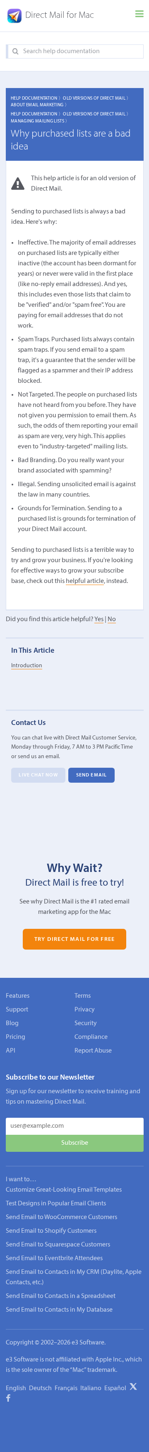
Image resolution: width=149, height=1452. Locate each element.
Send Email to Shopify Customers (51, 1231)
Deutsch (40, 1388)
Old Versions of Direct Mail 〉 (97, 98)
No (112, 619)
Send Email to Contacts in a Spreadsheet (60, 1296)
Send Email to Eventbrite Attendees (54, 1258)
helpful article (85, 581)
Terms (82, 996)
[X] (133, 1388)
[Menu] (139, 15)
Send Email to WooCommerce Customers (61, 1217)
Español (115, 1388)
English (16, 1388)
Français (66, 1388)
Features (17, 996)
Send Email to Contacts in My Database (59, 1310)
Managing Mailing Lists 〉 (40, 121)
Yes (98, 619)
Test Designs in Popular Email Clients (56, 1203)
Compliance (91, 1037)
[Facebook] (8, 1399)
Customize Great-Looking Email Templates (64, 1190)
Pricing (15, 1037)
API (10, 1051)
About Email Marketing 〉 (40, 105)
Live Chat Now (38, 775)
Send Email (91, 775)
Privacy (84, 1009)
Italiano (90, 1388)
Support (17, 1009)
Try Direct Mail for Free (74, 939)
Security (85, 1023)
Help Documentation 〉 (37, 98)
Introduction (26, 666)
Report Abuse (93, 1051)
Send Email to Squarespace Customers (58, 1244)
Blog (12, 1023)
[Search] (15, 52)
